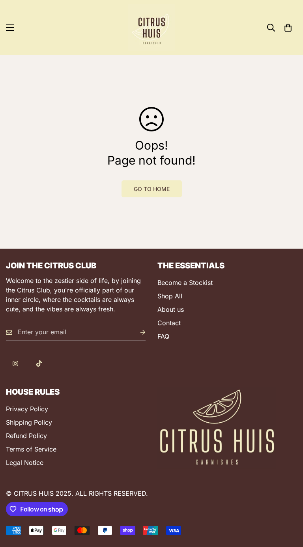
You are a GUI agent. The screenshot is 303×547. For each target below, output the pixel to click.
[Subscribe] (136, 332)
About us (170, 309)
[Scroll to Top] (288, 504)
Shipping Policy (29, 422)
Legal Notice (24, 462)
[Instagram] (15, 363)
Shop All (169, 296)
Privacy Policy (27, 409)
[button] (288, 28)
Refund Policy (26, 436)
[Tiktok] (39, 363)
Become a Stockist (185, 283)
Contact (169, 323)
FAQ (163, 336)
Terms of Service (31, 449)
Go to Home (152, 188)
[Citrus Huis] (151, 27)
